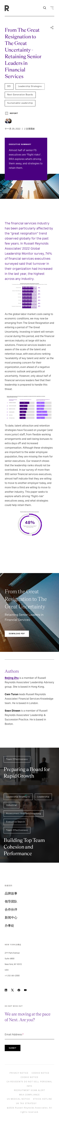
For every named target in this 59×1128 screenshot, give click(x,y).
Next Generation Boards (20, 94)
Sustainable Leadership (20, 103)
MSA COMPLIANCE (29, 1095)
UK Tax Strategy (26, 1103)
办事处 (9, 925)
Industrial (11, 805)
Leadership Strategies (30, 86)
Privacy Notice (19, 1073)
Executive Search (15, 822)
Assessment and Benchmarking (23, 813)
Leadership (43, 797)
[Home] (12, 8)
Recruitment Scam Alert (29, 1090)
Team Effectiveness (17, 759)
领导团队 (11, 901)
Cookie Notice (40, 1073)
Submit (12, 1048)
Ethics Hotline (42, 1099)
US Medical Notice (18, 1099)
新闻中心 (11, 917)
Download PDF (17, 633)
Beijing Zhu (12, 677)
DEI (9, 86)
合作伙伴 (11, 909)
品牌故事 (11, 893)
